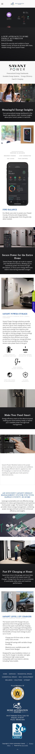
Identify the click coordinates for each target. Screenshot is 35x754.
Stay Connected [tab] (25, 155)
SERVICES (12, 674)
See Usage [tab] (10, 158)
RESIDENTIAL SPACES (25, 674)
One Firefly (24, 745)
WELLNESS (8, 680)
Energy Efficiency (26, 76)
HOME (5, 674)
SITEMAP (27, 680)
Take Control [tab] (23, 158)
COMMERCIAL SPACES (9, 677)
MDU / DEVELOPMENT (26, 677)
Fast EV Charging (17, 79)
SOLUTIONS (18, 680)
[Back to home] (17, 4)
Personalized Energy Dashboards (17, 73)
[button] (2, 4)
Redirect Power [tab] (10, 155)
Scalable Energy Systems (11, 76)
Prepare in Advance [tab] (17, 153)
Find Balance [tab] (17, 150)
